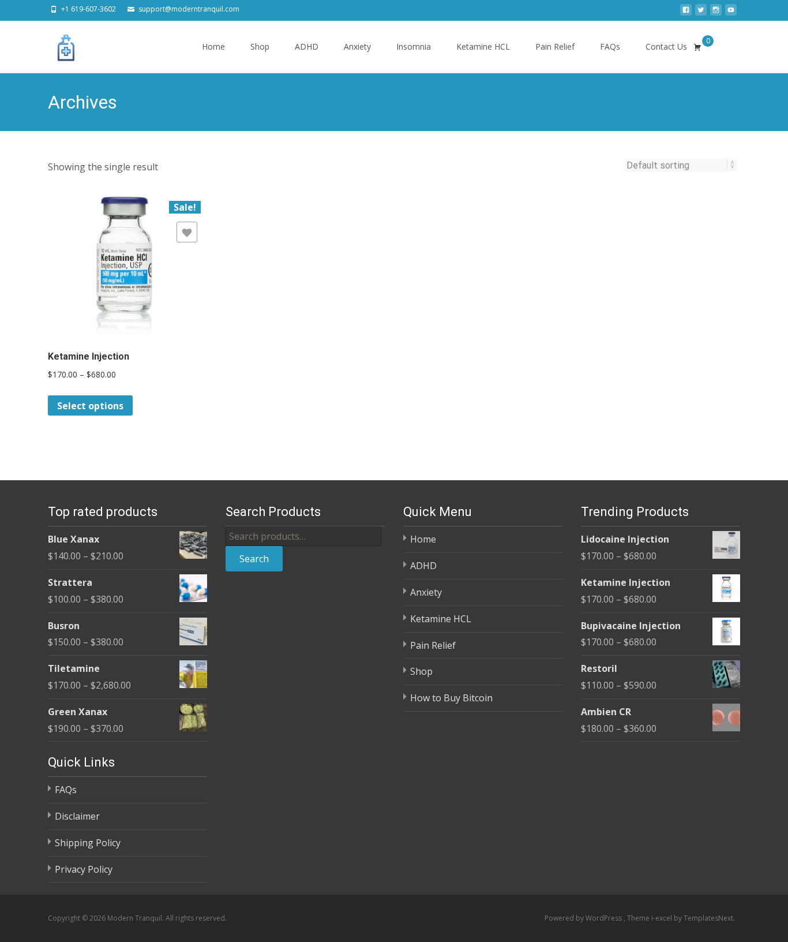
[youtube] (731, 13)
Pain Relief (555, 46)
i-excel (662, 918)
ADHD (306, 46)
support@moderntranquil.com (188, 9)
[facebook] (686, 13)
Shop (259, 46)
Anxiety (357, 46)
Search (254, 558)
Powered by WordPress (584, 918)
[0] (697, 47)
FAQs (610, 46)
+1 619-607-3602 (88, 9)
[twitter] (701, 13)
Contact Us (666, 46)
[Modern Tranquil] (57, 44)
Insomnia (413, 46)
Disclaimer (77, 816)
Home (213, 46)
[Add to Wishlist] (187, 232)
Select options (90, 405)
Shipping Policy (88, 842)
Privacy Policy (83, 869)
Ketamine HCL (483, 46)
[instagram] (716, 13)
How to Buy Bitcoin (451, 697)
